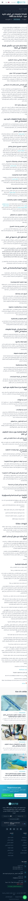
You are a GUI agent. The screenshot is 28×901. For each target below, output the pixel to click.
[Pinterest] (7, 829)
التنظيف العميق (21, 151)
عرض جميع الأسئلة (23, 669)
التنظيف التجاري (10, 842)
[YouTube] (14, 829)
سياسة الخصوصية (18, 897)
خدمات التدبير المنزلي (9, 845)
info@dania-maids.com (18, 878)
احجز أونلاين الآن (19, 795)
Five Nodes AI (16, 899)
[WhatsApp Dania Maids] (25, 898)
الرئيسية (25, 9)
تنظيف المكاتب (13, 166)
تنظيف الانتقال (10, 850)
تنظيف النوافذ (12, 192)
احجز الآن (23, 683)
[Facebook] (21, 829)
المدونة (20, 9)
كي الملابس (10, 853)
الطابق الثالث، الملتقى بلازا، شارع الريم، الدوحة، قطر (13, 873)
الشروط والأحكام (9, 897)
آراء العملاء (24, 845)
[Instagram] (17, 829)
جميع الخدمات (24, 840)
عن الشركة (24, 837)
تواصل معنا (13, 2)
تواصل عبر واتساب (7, 795)
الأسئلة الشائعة (23, 853)
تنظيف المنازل (21, 134)
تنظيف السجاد (15, 179)
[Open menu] (2, 2)
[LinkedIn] (10, 829)
